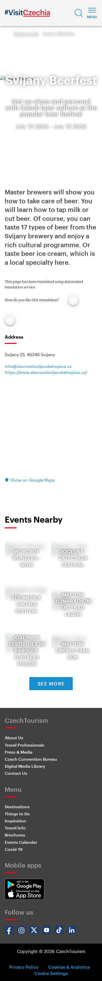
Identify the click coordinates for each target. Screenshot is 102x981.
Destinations (17, 806)
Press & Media (18, 751)
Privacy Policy (23, 967)
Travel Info (15, 827)
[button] (79, 13)
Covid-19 (13, 849)
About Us (14, 737)
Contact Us (16, 773)
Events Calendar (21, 842)
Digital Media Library (25, 766)
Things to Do (26, 33)
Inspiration (15, 820)
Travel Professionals (24, 744)
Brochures (15, 834)
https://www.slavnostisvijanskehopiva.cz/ (46, 372)
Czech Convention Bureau (31, 759)
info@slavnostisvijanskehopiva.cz (38, 366)
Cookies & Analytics (69, 967)
